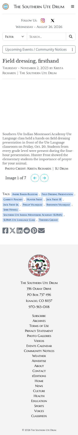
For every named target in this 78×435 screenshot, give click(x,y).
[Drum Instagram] (42, 20)
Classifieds (39, 416)
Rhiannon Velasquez (58, 204)
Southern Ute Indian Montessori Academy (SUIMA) (33, 214)
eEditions (39, 376)
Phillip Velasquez (32, 204)
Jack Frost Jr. (11, 204)
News (39, 386)
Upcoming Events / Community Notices (36, 49)
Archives (39, 321)
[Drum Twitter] (52, 21)
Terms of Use (39, 326)
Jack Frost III (54, 199)
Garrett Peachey (13, 199)
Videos (39, 341)
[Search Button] (71, 36)
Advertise (39, 361)
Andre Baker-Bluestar (24, 194)
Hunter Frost (34, 199)
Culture (39, 391)
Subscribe (39, 316)
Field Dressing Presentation (57, 194)
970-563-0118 (39, 307)
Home (39, 381)
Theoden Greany (48, 219)
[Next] (34, 178)
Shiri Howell (11, 209)
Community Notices (39, 351)
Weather (39, 356)
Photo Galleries (39, 336)
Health (39, 396)
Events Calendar (39, 346)
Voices (39, 411)
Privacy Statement (39, 331)
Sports (39, 406)
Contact (39, 371)
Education (39, 401)
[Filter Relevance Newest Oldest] (39, 36)
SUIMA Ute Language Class (19, 219)
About (39, 366)
